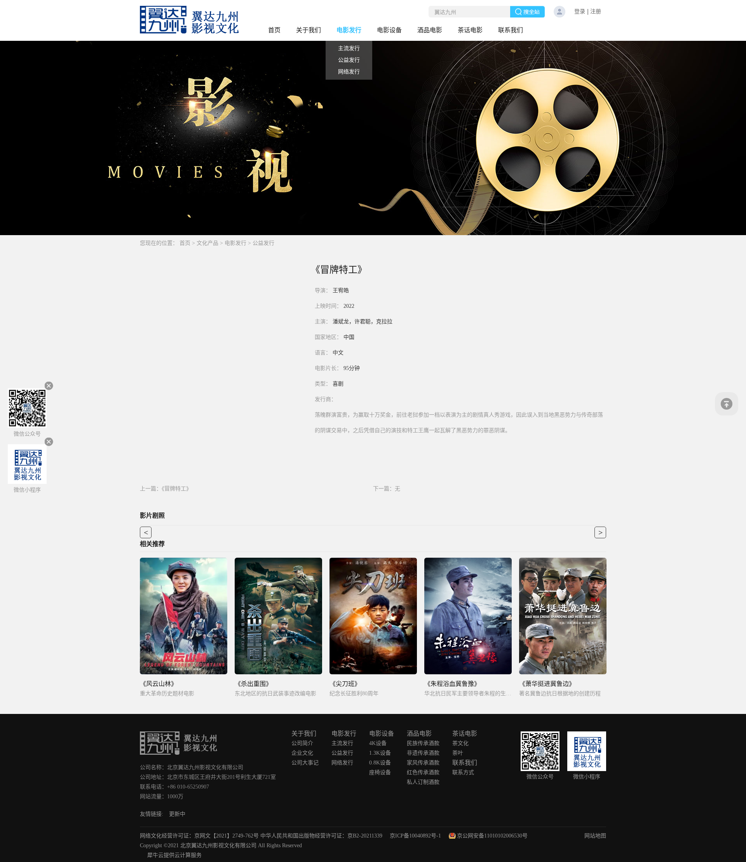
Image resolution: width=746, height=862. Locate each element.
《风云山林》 (158, 684)
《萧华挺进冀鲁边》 (547, 684)
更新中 (177, 814)
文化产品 (207, 243)
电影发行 (235, 243)
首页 (274, 30)
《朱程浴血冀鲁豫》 (452, 684)
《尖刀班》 (345, 684)
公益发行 (263, 243)
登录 (579, 11)
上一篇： (166, 489)
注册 (595, 11)
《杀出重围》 (253, 684)
